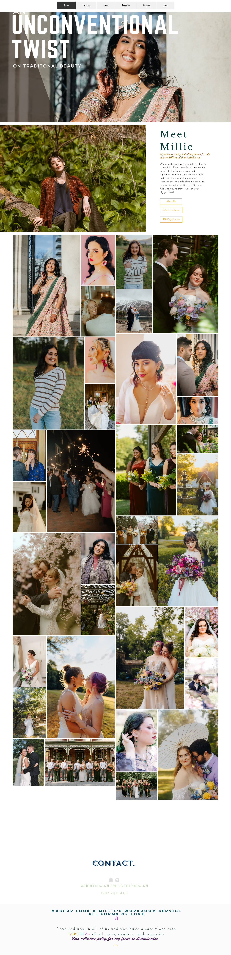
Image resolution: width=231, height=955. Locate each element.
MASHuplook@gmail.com (95, 886)
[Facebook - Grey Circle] (111, 880)
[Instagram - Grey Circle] (117, 880)
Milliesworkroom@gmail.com (130, 886)
